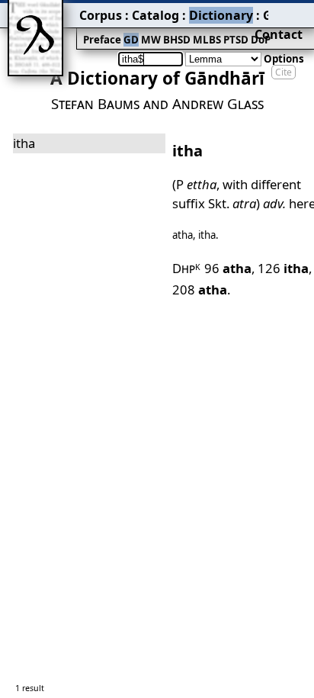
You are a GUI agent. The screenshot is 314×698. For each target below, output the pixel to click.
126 (283, 268)
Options (284, 59)
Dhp (186, 268)
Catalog (155, 15)
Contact (279, 34)
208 (199, 289)
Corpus (100, 15)
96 (228, 268)
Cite (283, 72)
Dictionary (221, 15)
